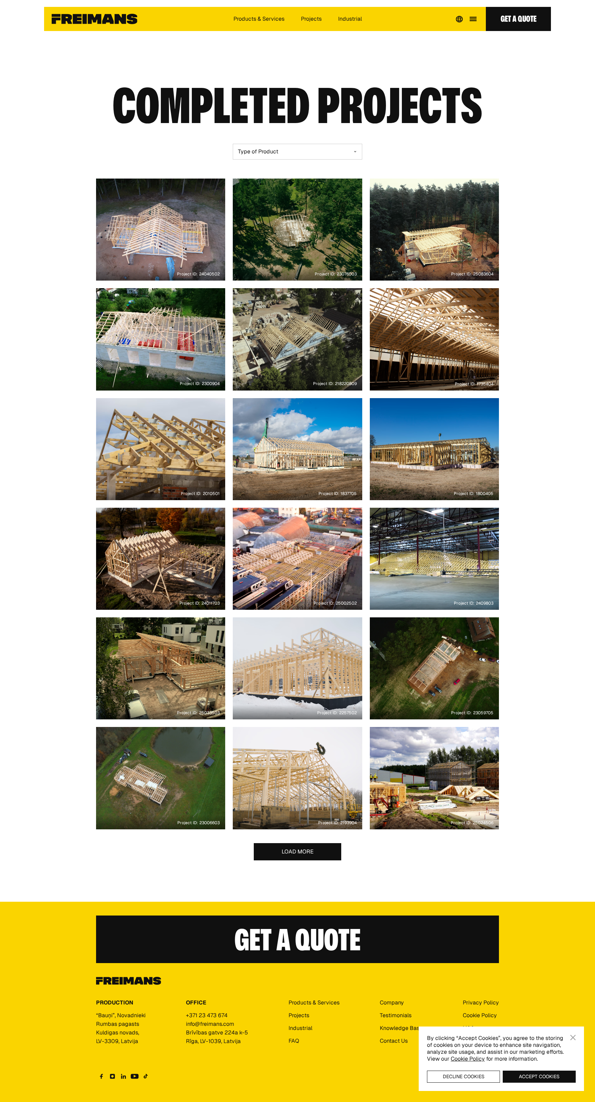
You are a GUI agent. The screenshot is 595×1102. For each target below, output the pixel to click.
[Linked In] (123, 1076)
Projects (311, 19)
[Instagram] (112, 1076)
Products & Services (258, 19)
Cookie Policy (468, 1058)
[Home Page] (94, 19)
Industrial (350, 19)
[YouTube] (134, 1076)
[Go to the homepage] (128, 981)
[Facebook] (101, 1076)
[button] (459, 19)
